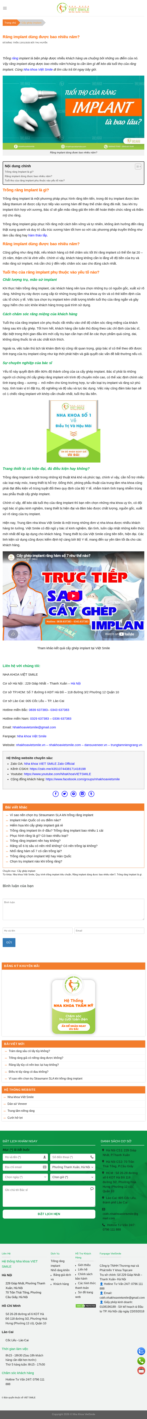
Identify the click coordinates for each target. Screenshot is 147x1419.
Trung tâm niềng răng (21, 1110)
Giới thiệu (84, 1265)
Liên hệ (82, 1269)
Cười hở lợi (15, 1117)
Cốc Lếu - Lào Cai (17, 1340)
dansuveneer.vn (95, 745)
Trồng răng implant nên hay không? (35, 841)
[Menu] (5, 8)
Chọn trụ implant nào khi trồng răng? (36, 861)
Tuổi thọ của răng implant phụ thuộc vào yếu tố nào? (35, 180)
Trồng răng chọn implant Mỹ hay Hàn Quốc (40, 856)
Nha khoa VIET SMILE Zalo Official (49, 763)
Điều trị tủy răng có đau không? (28, 1071)
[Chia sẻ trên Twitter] (65, 794)
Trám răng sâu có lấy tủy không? (29, 1051)
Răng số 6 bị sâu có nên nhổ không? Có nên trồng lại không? (54, 846)
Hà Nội (76, 683)
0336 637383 (62, 718)
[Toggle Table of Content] (136, 167)
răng (15, 58)
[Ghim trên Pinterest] (74, 794)
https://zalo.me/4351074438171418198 (58, 769)
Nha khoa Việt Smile (21, 1097)
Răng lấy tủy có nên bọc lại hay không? (34, 1064)
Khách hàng (61, 1283)
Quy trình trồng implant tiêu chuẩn (53, 874)
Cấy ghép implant (31, 22)
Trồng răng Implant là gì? (19, 171)
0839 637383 (38, 710)
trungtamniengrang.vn (126, 745)
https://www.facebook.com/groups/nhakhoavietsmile (83, 779)
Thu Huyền (41, 43)
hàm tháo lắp (37, 235)
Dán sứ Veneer (17, 1103)
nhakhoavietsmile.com (65, 745)
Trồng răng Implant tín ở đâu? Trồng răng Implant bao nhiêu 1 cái (56, 830)
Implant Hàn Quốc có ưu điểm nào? (35, 820)
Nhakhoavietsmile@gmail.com (34, 727)
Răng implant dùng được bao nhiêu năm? (28, 176)
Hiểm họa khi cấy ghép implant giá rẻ (36, 825)
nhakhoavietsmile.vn (30, 745)
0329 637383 (39, 718)
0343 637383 (59, 710)
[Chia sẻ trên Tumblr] (91, 794)
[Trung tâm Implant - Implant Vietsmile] (73, 8)
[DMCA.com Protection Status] (85, 1305)
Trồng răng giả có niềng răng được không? (36, 1057)
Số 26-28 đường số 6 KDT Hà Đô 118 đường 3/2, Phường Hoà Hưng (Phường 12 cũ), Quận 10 (26, 1319)
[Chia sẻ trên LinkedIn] (82, 794)
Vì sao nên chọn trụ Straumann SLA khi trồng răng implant (45, 1078)
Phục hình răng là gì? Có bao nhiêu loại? (39, 836)
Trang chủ (10, 22)
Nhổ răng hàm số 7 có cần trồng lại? (36, 851)
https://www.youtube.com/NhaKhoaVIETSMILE (57, 774)
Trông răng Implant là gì (129, 874)
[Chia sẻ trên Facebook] (56, 794)
